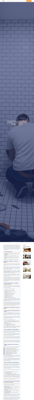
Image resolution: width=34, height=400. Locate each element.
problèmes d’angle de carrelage (9, 378)
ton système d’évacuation (8, 305)
